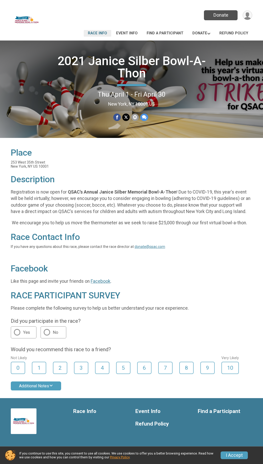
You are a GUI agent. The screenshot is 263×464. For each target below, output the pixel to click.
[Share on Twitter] (126, 117)
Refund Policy (233, 33)
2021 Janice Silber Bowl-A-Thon (132, 67)
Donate (220, 15)
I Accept (234, 455)
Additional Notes (34, 386)
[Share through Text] (144, 117)
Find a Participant (165, 33)
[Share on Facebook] (117, 117)
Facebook (100, 281)
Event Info (127, 33)
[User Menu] (247, 15)
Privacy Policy (119, 457)
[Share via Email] (135, 117)
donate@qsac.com (150, 247)
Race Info (97, 33)
